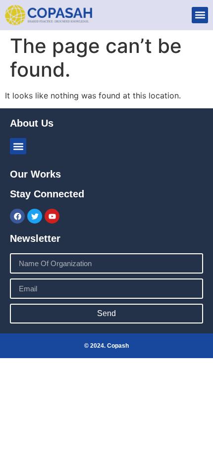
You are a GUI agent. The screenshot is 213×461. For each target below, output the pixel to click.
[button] (200, 15)
